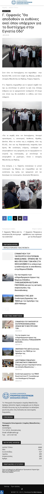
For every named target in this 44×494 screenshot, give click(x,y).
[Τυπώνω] (20, 218)
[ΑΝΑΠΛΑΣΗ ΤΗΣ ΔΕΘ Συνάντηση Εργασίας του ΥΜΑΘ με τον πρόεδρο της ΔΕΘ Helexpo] (8, 298)
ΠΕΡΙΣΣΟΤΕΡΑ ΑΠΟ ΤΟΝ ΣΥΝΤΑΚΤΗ (16, 248)
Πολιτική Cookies (7, 472)
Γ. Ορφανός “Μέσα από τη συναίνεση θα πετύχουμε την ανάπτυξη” (12, 234)
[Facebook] (4, 218)
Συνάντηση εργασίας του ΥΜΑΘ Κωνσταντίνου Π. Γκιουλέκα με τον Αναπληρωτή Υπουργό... (27, 376)
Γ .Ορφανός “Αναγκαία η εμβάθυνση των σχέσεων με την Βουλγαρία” (32, 234)
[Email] (15, 218)
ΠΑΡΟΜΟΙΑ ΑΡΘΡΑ (10, 245)
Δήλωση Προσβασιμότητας (11, 471)
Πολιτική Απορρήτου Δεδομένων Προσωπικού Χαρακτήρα (20, 469)
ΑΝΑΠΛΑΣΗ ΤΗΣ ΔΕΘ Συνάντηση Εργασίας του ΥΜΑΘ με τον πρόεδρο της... (27, 351)
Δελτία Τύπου (13, 7)
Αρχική (4, 7)
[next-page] (7, 309)
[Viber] (25, 218)
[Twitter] (9, 218)
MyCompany (38, 492)
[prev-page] (3, 309)
